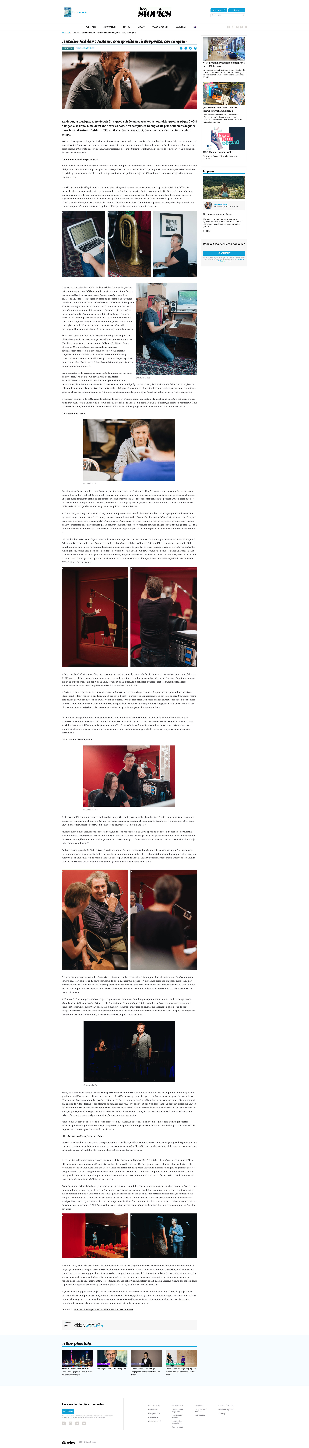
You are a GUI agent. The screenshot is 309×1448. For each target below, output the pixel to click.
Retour (67, 33)
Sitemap (221, 1413)
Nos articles (153, 1410)
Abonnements (177, 1427)
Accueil (75, 33)
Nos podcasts (154, 1413)
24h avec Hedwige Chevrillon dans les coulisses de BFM (103, 1309)
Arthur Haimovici (94, 1326)
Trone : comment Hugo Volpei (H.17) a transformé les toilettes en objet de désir (181, 1371)
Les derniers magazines (177, 1422)
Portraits (90, 27)
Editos (126, 27)
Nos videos (153, 1417)
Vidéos (141, 27)
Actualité (103, 1364)
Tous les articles (85, 48)
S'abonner (181, 27)
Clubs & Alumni (160, 27)
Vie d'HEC (68, 1364)
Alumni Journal (154, 1421)
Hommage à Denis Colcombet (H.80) (111, 1368)
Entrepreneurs (175, 1364)
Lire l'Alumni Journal (177, 1416)
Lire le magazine (80, 12)
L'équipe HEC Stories (200, 1411)
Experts (208, 170)
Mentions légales (225, 1410)
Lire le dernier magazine (177, 1411)
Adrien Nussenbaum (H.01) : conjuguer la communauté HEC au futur (145, 1371)
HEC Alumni (200, 1415)
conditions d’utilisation (92, 1418)
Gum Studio (91, 1442)
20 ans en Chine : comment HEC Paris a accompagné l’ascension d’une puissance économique (77, 1371)
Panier (237, 10)
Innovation (110, 27)
